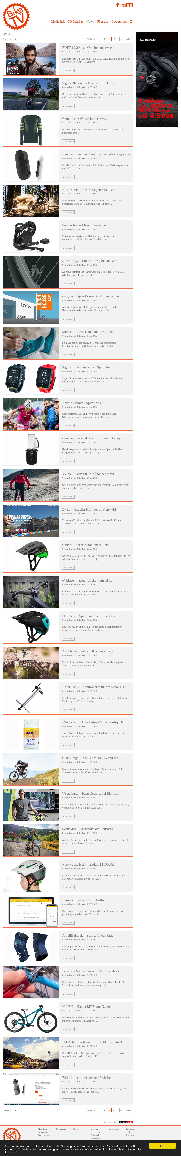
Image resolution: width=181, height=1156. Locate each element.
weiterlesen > (68, 70)
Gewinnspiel (119, 21)
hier (14, 1152)
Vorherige (91, 39)
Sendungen (42, 1132)
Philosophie (96, 1135)
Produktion (95, 1132)
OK (162, 1146)
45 (114, 39)
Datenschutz (131, 1135)
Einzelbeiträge (44, 1135)
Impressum (130, 1129)
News (90, 21)
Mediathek (58, 21)
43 (105, 39)
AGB (128, 1132)
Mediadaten (96, 1138)
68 (121, 39)
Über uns (102, 21)
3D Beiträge (75, 21)
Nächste (128, 39)
